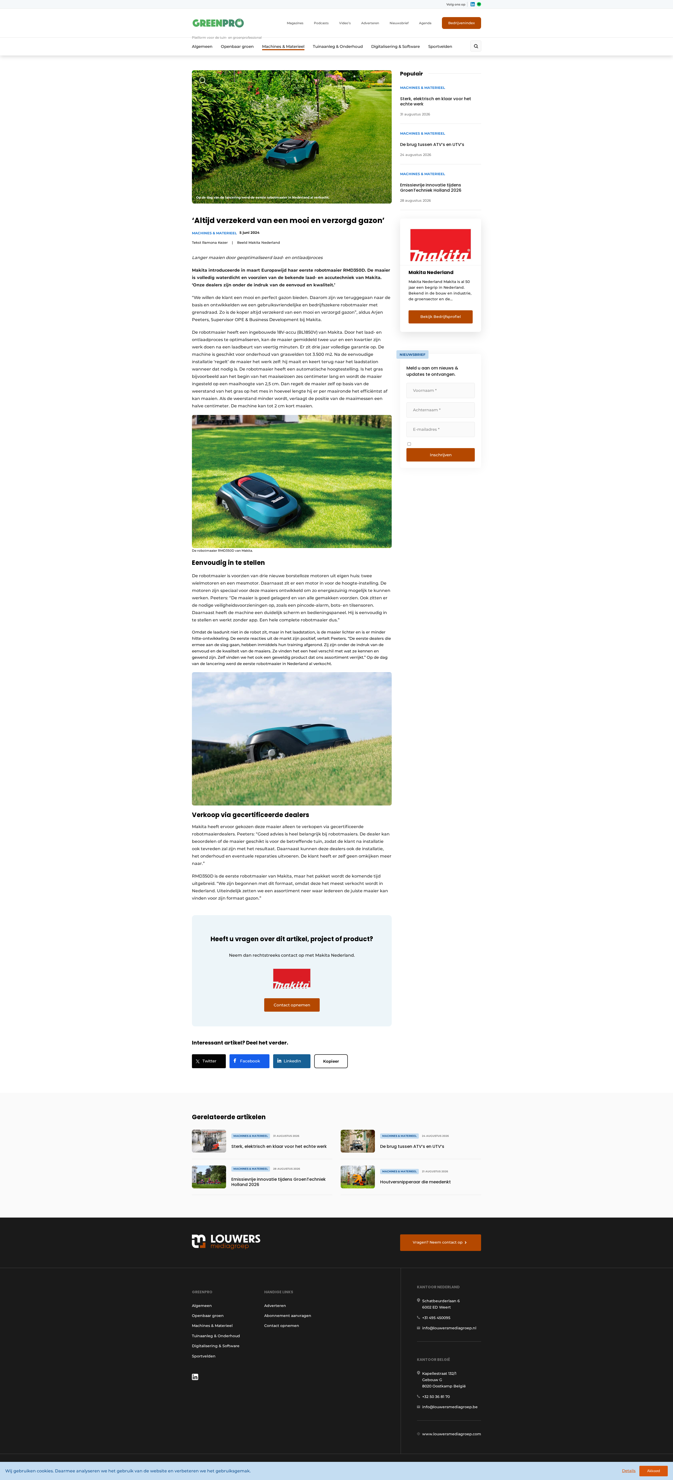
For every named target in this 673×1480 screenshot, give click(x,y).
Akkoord (653, 1471)
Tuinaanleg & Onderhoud (338, 46)
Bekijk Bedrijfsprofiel (440, 316)
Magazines (295, 23)
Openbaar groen (237, 46)
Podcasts (321, 23)
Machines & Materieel (283, 46)
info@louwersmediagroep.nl (449, 1328)
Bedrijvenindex (461, 23)
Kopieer (331, 1061)
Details (629, 1470)
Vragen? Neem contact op (438, 1242)
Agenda (425, 23)
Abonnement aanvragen (287, 1315)
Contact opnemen (281, 1325)
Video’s (345, 23)
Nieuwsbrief (399, 23)
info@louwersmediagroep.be (450, 1407)
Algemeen (202, 46)
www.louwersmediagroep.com (451, 1434)
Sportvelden (440, 46)
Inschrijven (441, 454)
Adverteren (370, 23)
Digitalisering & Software (395, 46)
